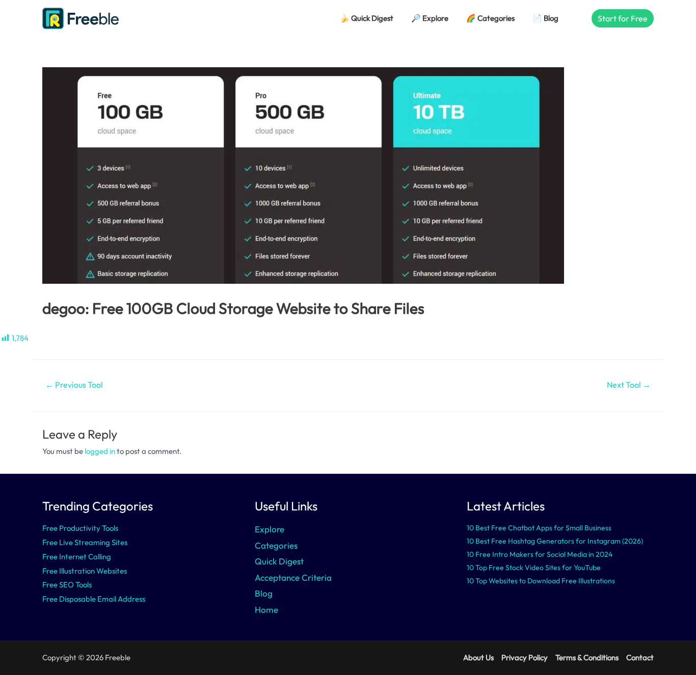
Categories (276, 545)
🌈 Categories (490, 18)
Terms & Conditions (587, 657)
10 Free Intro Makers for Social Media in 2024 (539, 554)
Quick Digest (279, 561)
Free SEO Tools (67, 584)
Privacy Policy (524, 657)
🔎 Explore (429, 18)
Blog (264, 593)
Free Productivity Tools (80, 528)
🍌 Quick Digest (366, 18)
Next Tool (629, 385)
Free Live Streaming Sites (84, 542)
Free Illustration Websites (84, 571)
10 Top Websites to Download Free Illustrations (541, 580)
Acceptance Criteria (293, 577)
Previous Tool (74, 385)
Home (266, 609)
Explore (269, 529)
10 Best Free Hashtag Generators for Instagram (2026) (555, 541)
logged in (100, 451)
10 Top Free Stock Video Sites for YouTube (534, 567)
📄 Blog (545, 18)
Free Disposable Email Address (93, 599)
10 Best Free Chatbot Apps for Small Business (539, 527)
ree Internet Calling (78, 556)
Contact (640, 657)
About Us (478, 657)
